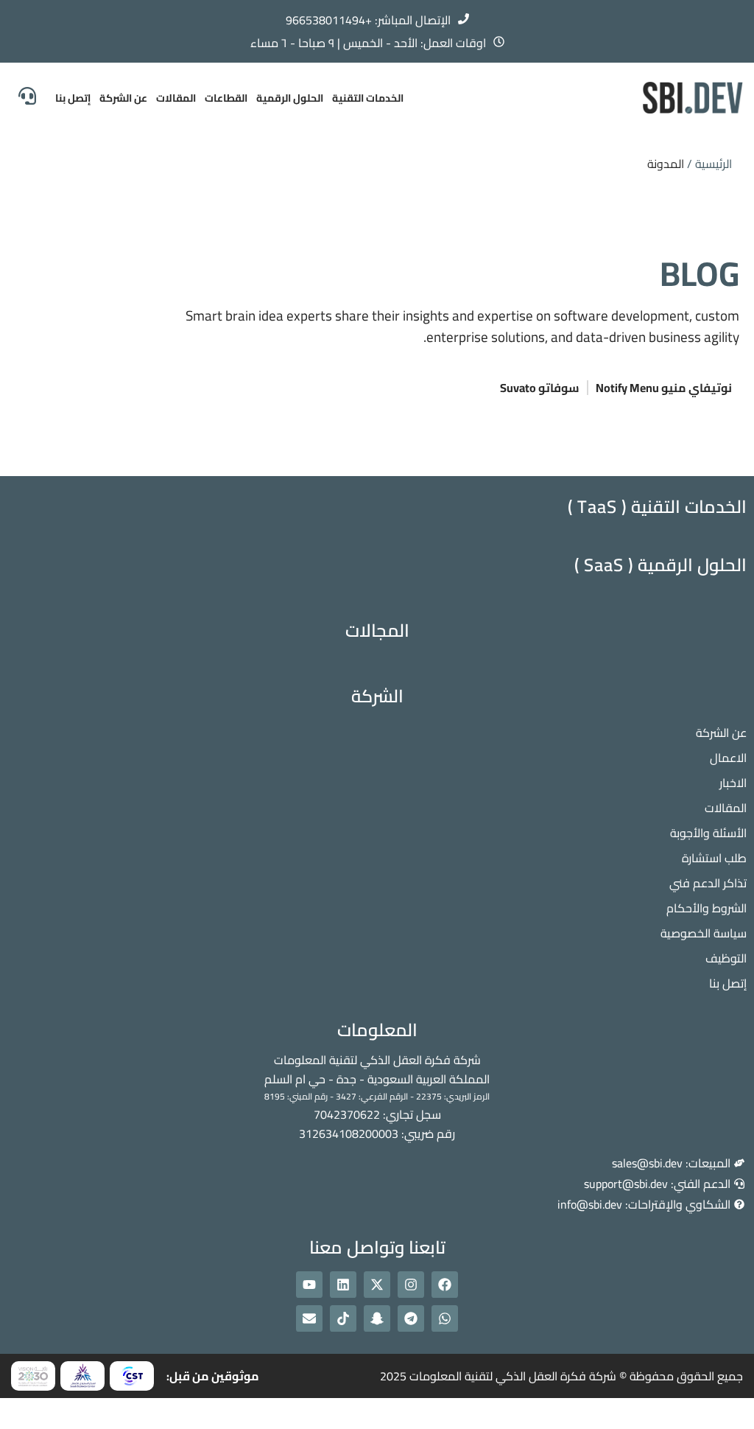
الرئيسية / (709, 164)
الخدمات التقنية (368, 98)
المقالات (176, 98)
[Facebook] (444, 1284)
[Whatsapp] (444, 1318)
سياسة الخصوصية (703, 933)
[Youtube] (309, 1284)
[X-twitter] (377, 1284)
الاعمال (728, 757)
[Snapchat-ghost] (377, 1318)
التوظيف (726, 958)
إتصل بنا (73, 98)
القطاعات (226, 98)
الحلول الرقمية (289, 98)
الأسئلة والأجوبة (708, 833)
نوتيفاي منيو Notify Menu (664, 388)
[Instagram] (411, 1284)
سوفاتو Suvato (539, 388)
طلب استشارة (714, 858)
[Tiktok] (343, 1318)
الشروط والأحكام (706, 908)
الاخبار (733, 783)
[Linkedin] (343, 1284)
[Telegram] (411, 1318)
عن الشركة (123, 98)
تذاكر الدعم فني (708, 883)
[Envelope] (309, 1318)
